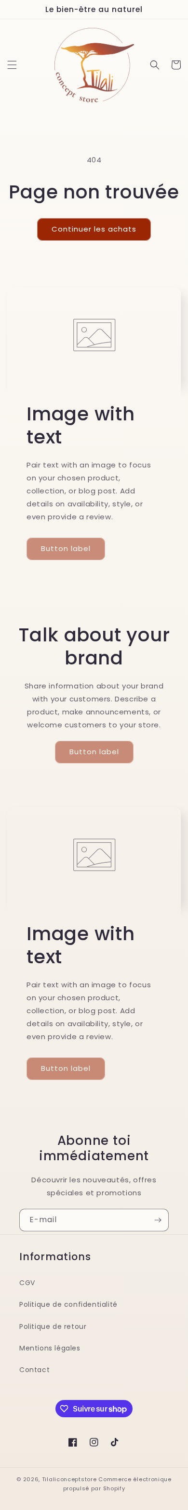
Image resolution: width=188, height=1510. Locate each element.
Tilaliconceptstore (69, 1479)
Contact (34, 1370)
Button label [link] (66, 548)
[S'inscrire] (157, 1220)
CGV (27, 1283)
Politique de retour (52, 1326)
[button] (12, 64)
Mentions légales (50, 1348)
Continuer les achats (94, 229)
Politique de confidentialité (68, 1304)
